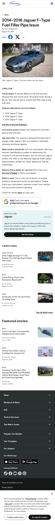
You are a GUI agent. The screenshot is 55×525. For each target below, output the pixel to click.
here (20, 192)
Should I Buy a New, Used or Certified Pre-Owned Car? (14, 351)
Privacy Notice (7, 487)
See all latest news (44, 312)
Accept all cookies (39, 517)
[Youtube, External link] (15, 473)
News (6, 15)
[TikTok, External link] (6, 473)
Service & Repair (9, 173)
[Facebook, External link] (10, 473)
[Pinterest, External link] (24, 473)
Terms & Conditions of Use (12, 482)
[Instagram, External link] (20, 473)
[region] (27, 507)
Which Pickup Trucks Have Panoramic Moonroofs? (13, 278)
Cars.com (8, 504)
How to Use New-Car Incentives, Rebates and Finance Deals (16, 332)
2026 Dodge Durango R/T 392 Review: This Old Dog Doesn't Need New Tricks (17, 258)
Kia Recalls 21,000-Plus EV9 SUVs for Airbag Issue (16, 298)
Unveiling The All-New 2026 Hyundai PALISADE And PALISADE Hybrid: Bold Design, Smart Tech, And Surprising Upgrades (16, 374)
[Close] (52, 494)
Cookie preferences (15, 517)
